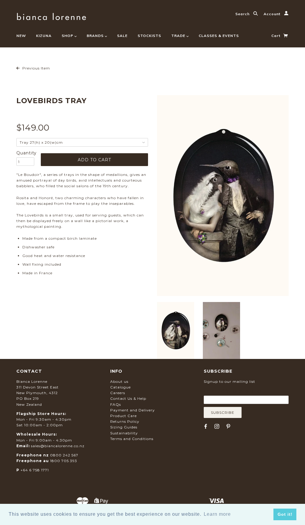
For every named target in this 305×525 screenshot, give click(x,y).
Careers (117, 393)
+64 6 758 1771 (35, 470)
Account (272, 14)
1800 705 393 (63, 461)
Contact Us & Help (128, 398)
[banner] (51, 15)
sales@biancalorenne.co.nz (58, 446)
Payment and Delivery (132, 410)
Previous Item (35, 68)
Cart (276, 35)
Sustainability (124, 433)
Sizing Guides (123, 427)
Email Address (233, 391)
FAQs (115, 404)
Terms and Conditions (131, 438)
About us (119, 381)
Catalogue (120, 387)
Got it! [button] (285, 514)
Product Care (123, 416)
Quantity (25, 153)
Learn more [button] (217, 514)
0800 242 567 (64, 455)
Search (243, 14)
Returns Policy (124, 421)
